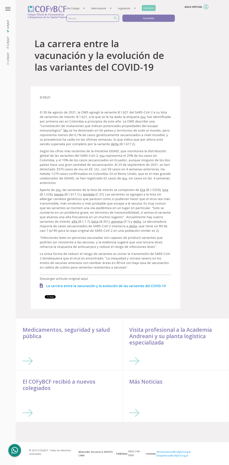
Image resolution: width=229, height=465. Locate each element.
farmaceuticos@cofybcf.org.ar (174, 451)
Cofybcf (8, 41)
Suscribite (148, 18)
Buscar (72, 18)
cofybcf (8, 57)
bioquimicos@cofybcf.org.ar (172, 455)
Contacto (149, 8)
